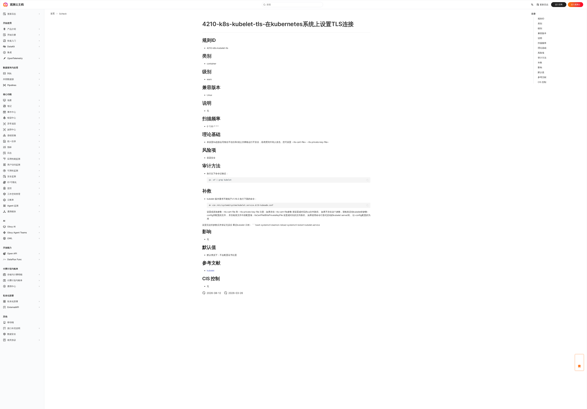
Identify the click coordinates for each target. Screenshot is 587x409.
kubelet (210, 270)
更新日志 (544, 5)
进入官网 (558, 4)
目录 (533, 13)
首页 (52, 13)
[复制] (367, 180)
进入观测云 (575, 4)
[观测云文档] (5, 4)
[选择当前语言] (532, 4)
